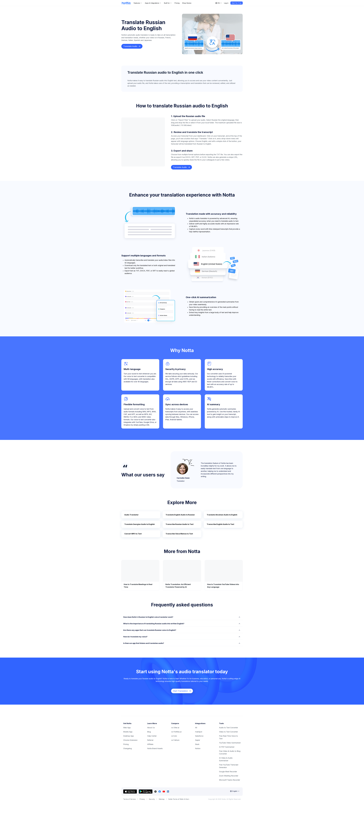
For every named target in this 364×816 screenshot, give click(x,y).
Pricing (177, 3)
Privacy (142, 799)
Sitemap (161, 799)
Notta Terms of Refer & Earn (178, 799)
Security (152, 799)
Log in (226, 3)
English (234, 791)
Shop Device (186, 3)
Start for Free (237, 3)
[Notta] (126, 3)
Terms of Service (129, 799)
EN (219, 3)
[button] (182, 616)
